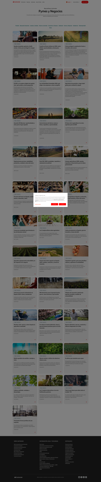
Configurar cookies (38, 204)
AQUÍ (35, 201)
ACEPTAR (62, 204)
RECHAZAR (54, 204)
